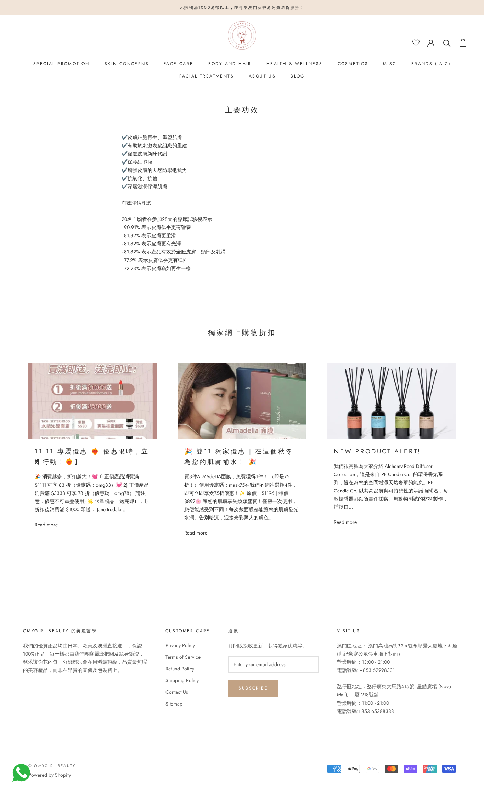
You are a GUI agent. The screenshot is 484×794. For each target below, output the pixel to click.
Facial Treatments (206, 76)
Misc (389, 64)
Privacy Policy (180, 645)
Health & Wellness (294, 64)
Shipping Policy (182, 680)
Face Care (178, 64)
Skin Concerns (127, 64)
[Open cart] (463, 43)
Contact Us (176, 692)
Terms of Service (183, 657)
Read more (46, 524)
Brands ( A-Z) (431, 64)
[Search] (447, 42)
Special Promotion (61, 64)
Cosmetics (353, 64)
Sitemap (173, 703)
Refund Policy (179, 668)
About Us (262, 76)
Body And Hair (230, 64)
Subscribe (253, 688)
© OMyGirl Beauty (51, 766)
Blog (298, 76)
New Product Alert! (377, 451)
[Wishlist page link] (416, 42)
